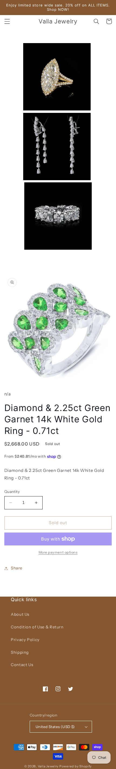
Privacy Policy (25, 639)
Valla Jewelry (48, 766)
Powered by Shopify (75, 766)
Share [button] (16, 568)
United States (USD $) (55, 727)
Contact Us (22, 664)
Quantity (12, 491)
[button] (7, 21)
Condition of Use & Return (37, 627)
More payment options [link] (58, 552)
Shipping (20, 652)
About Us (20, 614)
